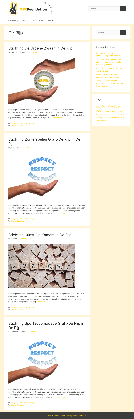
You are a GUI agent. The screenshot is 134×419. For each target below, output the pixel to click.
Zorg (122, 117)
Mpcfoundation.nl (79, 416)
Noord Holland (21, 123)
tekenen (116, 117)
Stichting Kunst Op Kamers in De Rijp (40, 235)
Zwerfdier (105, 120)
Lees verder (57, 118)
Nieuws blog (13, 21)
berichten (61, 416)
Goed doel (20, 125)
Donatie (13, 125)
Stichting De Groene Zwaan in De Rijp (40, 48)
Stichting (25, 21)
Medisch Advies (113, 115)
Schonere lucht (108, 117)
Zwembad (99, 120)
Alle (56, 416)
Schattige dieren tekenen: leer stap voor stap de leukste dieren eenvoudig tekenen (110, 62)
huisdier (106, 112)
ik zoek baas (114, 112)
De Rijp (13, 123)
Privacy (69, 416)
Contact (50, 21)
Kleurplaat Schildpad (102, 115)
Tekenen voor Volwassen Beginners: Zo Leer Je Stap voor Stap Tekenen (109, 83)
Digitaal (98, 107)
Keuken (121, 111)
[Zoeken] (123, 8)
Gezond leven (38, 21)
